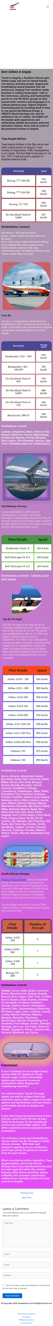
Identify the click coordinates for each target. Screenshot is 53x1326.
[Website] (26, 1276)
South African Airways (13, 879)
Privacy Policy (26, 1323)
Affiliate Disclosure (26, 1320)
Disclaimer (26, 1317)
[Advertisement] (26, 41)
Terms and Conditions (26, 1314)
